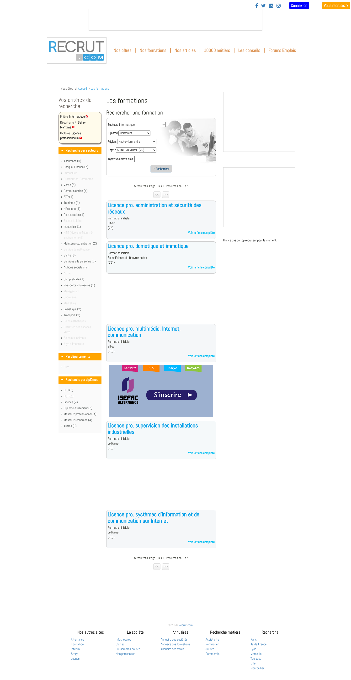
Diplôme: (113, 133)
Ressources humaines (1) (79, 285)
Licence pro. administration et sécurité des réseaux (155, 208)
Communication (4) (76, 191)
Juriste (210, 649)
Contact (121, 644)
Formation (77, 644)
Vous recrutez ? (336, 5)
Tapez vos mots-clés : (121, 159)
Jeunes (75, 658)
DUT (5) (69, 396)
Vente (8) (70, 185)
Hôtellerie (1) (72, 209)
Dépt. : (112, 150)
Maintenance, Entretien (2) (80, 243)
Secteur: (113, 124)
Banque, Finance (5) (76, 167)
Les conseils (249, 50)
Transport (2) (72, 315)
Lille (252, 663)
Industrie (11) (72, 226)
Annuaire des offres (172, 649)
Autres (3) (70, 426)
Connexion (299, 5)
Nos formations (153, 50)
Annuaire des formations (175, 644)
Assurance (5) (72, 161)
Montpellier (257, 668)
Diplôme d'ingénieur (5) (78, 408)
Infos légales (123, 639)
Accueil (82, 88)
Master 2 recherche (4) (78, 420)
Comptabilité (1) (74, 279)
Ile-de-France (258, 644)
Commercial (213, 654)
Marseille (255, 654)
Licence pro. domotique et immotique (148, 246)
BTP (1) (68, 197)
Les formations (99, 88)
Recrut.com (186, 625)
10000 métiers (217, 50)
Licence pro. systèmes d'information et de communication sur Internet (153, 517)
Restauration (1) (74, 214)
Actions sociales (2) (76, 267)
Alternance (77, 639)
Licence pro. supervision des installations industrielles (153, 428)
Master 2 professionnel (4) (80, 414)
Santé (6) (70, 255)
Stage (74, 654)
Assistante (212, 639)
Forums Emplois (282, 50)
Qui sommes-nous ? (128, 649)
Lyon (253, 649)
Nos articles (185, 50)
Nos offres (123, 50)
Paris (253, 639)
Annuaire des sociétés (174, 639)
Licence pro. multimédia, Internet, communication (144, 331)
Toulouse (255, 658)
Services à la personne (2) (80, 261)
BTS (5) (68, 390)
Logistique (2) (72, 309)
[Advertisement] (161, 302)
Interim (75, 649)
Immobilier (212, 644)
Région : (112, 141)
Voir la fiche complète (201, 232)
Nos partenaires (125, 654)
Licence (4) (71, 402)
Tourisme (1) (72, 203)
